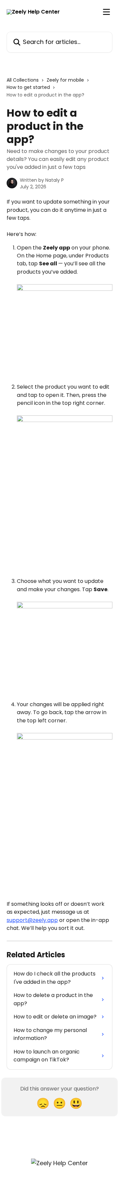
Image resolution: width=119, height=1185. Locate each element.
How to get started (28, 87)
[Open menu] (106, 12)
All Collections (23, 80)
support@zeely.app (32, 920)
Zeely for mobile (65, 80)
